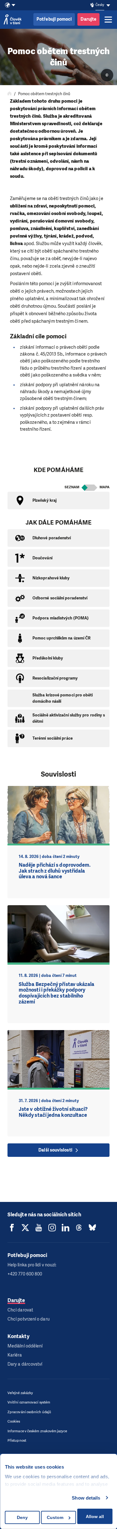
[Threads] (79, 1227)
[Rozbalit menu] (108, 19)
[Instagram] (52, 1227)
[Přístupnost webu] (92, 5)
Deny (22, 1517)
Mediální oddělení (24, 1346)
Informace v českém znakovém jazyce (37, 1431)
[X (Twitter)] (25, 1227)
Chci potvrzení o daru (28, 1319)
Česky (99, 5)
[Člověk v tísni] (13, 19)
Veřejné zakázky (20, 1393)
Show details (86, 1498)
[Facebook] (12, 1227)
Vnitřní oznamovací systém (28, 1402)
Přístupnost (16, 1440)
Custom (55, 1517)
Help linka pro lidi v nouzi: (31, 1265)
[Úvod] (9, 93)
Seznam (72, 487)
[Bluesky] (92, 1227)
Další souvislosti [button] (55, 1150)
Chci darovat (20, 1310)
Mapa (105, 487)
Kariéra (14, 1355)
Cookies (13, 1421)
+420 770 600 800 (24, 1274)
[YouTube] (38, 1227)
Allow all (95, 1516)
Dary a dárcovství (24, 1364)
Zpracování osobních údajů (29, 1412)
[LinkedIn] (65, 1227)
